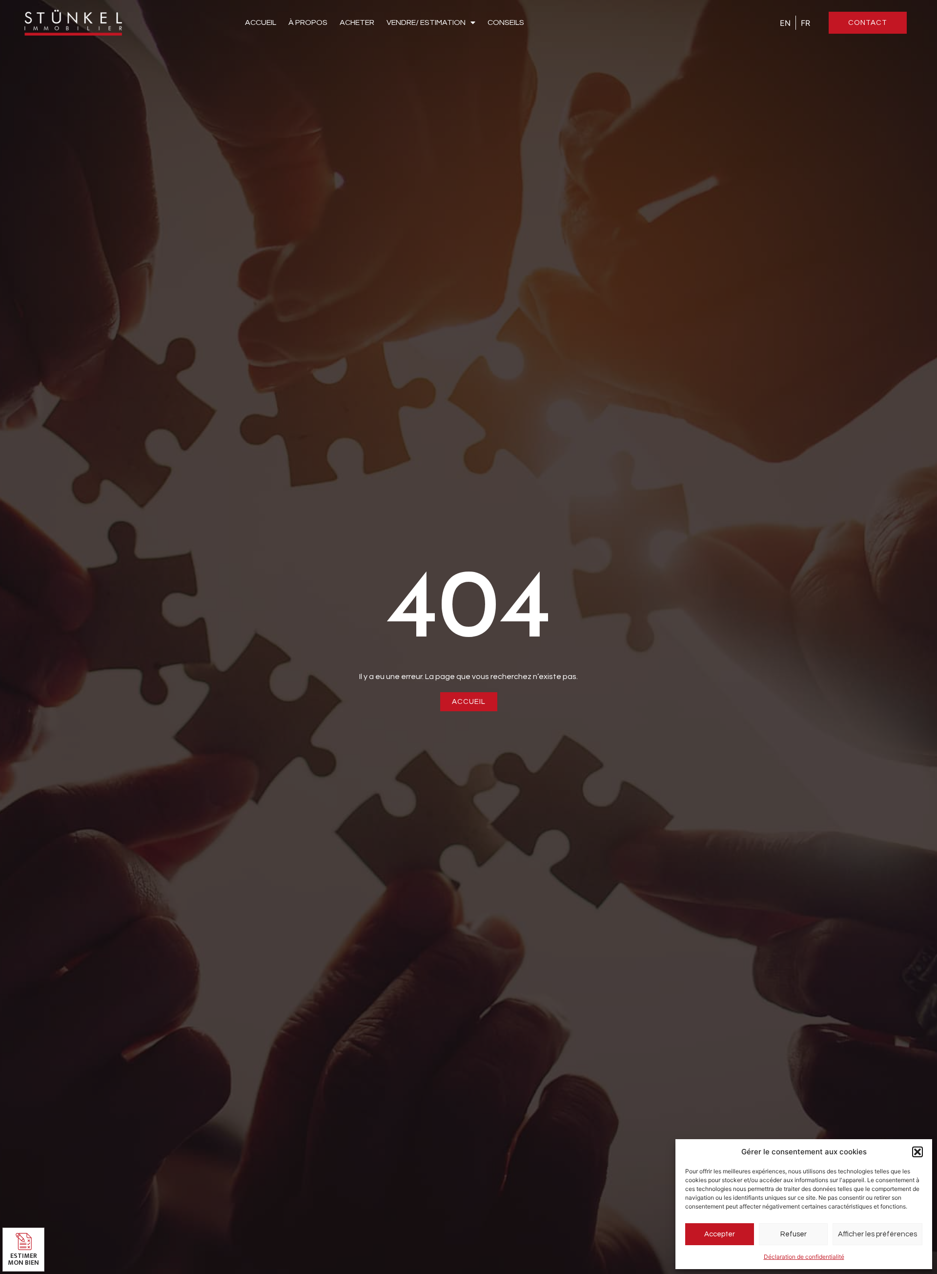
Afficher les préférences (877, 1234)
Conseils (506, 22)
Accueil (260, 22)
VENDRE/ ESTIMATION (426, 22)
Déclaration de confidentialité (804, 1256)
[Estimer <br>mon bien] (23, 1241)
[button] (917, 1152)
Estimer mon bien (23, 1259)
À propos (307, 22)
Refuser (793, 1234)
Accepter (719, 1234)
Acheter (357, 22)
